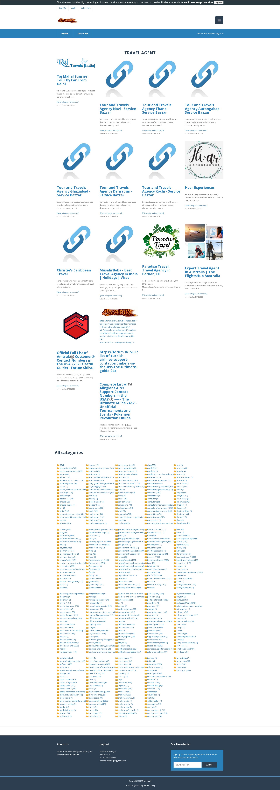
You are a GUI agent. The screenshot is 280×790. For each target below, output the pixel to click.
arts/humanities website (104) (72, 517)
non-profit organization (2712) (102, 615)
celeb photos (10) (125, 508)
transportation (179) (97, 704)
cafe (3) (121, 489)
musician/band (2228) (69, 645)
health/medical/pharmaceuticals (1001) (135, 563)
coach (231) (152, 468)
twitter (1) (151, 661)
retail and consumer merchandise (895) (193, 606)
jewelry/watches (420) (156, 569)
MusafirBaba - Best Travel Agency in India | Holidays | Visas (119, 274)
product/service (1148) (157, 612)
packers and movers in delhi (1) (132, 593)
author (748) (94, 471)
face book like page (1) (99, 532)
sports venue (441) (67, 688)
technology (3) (65, 716)
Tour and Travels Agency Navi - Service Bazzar (118, 109)
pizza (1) (121, 639)
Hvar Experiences (200, 187)
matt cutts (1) (182, 569)
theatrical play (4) (96, 673)
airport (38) (64, 474)
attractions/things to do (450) (101, 468)
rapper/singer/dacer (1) (157, 636)
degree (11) (181, 492)
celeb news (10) (125, 505)
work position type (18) (157, 713)
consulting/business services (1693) (163, 523)
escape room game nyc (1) (71, 581)
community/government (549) (160, 489)
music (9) (63, 621)
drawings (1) (64, 529)
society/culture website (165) (72, 661)
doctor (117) (181, 517)
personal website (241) (128, 618)
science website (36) (185, 621)
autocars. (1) (94, 474)
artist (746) (64, 511)
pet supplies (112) (126, 627)
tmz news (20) (95, 676)
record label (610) (154, 645)
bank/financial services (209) (101, 492)
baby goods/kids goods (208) (101, 483)
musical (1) (64, 636)
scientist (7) (181, 624)
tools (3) (92, 679)
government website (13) (129, 554)
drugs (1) (63, 532)
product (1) (152, 609)
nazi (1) (62, 648)
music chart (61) (66, 627)
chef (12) (122, 511)
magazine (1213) (183, 563)
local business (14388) (186, 557)
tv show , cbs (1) (125, 701)
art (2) (62, 508)
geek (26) (122, 535)
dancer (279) (181, 486)
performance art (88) (127, 609)
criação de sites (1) (184, 477)
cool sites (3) (181, 468)
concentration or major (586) (159, 511)
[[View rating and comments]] (68, 102)
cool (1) (179, 465)
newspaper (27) (96, 609)
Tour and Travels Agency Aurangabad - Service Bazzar (203, 109)
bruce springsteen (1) (127, 471)
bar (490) (93, 495)
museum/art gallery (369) (70, 618)
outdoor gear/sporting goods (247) (104, 639)
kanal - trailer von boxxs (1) (159, 578)
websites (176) (153, 688)
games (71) (93, 581)
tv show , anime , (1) (126, 698)
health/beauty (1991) (127, 560)
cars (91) (121, 495)
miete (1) (180, 581)
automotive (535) (96, 480)
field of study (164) (97, 547)
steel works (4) (65, 698)
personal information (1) (128, 615)
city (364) (122, 520)
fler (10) (92, 554)
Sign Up (62, 8)
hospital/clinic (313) (155, 532)
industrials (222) (154, 547)
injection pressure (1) (156, 550)
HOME (64, 33)
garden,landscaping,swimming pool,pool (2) (137, 532)
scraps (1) (180, 627)
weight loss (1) (153, 694)
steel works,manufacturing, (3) (72, 701)
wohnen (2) (152, 707)
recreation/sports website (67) (160, 648)
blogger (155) (94, 505)
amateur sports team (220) (71, 480)
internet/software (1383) (158, 560)
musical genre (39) (67, 639)
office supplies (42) (97, 621)
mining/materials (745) (186, 584)
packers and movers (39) (100, 648)
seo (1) (179, 630)
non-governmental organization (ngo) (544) (107, 612)
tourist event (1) (96, 685)
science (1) (181, 618)
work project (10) (154, 716)
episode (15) (65, 578)
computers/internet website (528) (161, 505)
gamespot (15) (95, 587)
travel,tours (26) (125, 661)
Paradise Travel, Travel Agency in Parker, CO (156, 270)
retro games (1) (183, 609)
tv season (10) (124, 691)
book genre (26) (96, 514)
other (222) (93, 636)
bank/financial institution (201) (102, 489)
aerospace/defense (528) (70, 471)
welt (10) (150, 698)
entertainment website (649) (71, 569)
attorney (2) (94, 465)
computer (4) (152, 498)
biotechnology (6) (96, 501)
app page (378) (66, 492)
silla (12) (179, 639)
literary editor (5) (183, 554)
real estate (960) (154, 639)
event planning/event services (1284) (105, 529)
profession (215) (154, 618)
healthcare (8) (124, 572)
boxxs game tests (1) (127, 468)
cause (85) (122, 498)
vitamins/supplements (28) (159, 676)
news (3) (92, 596)
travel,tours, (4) (124, 664)
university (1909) (154, 664)
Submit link (86, 8)
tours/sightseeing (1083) (99, 691)
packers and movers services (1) (132, 596)
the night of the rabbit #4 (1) (101, 670)
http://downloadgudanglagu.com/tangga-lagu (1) (168, 541)
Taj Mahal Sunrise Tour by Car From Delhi (72, 80)
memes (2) (181, 575)
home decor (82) (125, 581)
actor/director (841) (67, 468)
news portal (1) (95, 603)
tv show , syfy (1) (125, 704)
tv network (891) (125, 688)
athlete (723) (65, 523)
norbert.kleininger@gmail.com (113, 760)
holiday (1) (122, 578)
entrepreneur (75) (67, 575)
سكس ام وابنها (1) (183, 670)
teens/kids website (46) (99, 661)
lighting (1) (180, 550)
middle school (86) (184, 578)
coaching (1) (152, 471)
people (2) (122, 606)
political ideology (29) (127, 648)
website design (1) (155, 685)
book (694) (93, 511)
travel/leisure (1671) (127, 670)
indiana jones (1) (154, 544)
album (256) (64, 477)
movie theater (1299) (68, 615)
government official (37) (128, 547)
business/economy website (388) (132, 486)
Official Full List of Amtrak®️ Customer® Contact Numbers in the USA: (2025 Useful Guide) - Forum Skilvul (76, 360)
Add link (83, 33)
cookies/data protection (198, 2)
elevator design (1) (67, 557)
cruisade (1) (181, 480)
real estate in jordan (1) (157, 642)
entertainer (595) (66, 566)
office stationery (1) (97, 618)
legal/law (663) (182, 544)
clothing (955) (124, 523)
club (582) (151, 465)
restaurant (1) (182, 599)
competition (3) (153, 495)
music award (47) (67, 624)
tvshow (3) (122, 716)
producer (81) (153, 606)
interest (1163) (153, 557)
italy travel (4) (153, 566)
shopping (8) (181, 633)
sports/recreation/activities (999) (73, 691)
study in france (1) (67, 710)
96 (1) (61, 465)
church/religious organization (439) (133, 517)
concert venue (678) (155, 517)
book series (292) (96, 517)
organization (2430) (97, 633)
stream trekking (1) (67, 704)
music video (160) (67, 633)
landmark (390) (182, 535)
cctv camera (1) (124, 501)
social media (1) (66, 658)
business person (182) (128, 480)
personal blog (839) (126, 612)
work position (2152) (156, 710)
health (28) (122, 557)
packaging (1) (94, 642)
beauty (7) (93, 498)
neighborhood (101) (68, 652)
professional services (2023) (159, 621)
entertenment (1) (67, 572)
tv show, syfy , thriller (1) (128, 710)
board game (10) (96, 508)
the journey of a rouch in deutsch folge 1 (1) (108, 667)
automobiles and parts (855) (101, 477)
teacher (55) (64, 713)
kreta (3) (150, 587)
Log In (73, 8)
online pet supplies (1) (98, 630)
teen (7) (92, 658)
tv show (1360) (124, 694)
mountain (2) (65, 599)
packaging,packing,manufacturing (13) (105, 645)
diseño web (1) (182, 514)
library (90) (181, 547)
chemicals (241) (124, 514)
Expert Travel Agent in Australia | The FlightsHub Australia (202, 272)
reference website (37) (157, 652)
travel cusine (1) (125, 658)
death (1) (180, 489)
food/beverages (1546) (99, 560)
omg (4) (92, 627)
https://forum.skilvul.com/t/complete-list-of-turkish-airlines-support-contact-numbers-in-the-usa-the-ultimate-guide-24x (133, 361)
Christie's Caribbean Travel (74, 272)
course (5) (180, 474)
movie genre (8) (66, 609)
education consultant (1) (70, 538)
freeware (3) (94, 569)
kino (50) (151, 581)
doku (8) (179, 520)
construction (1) (154, 520)
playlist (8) (122, 642)
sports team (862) (67, 685)
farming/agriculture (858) (100, 541)
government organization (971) (131, 550)
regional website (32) (185, 593)
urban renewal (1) (155, 667)
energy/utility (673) (67, 560)
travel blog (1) (95, 716)
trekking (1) (123, 676)
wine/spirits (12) (154, 704)
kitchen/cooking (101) (156, 584)
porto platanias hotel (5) (157, 599)
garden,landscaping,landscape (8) (133, 529)
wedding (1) (152, 691)
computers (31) (153, 501)
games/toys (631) (96, 584)
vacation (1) (152, 670)
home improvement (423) (129, 584)
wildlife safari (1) (154, 701)
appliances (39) (66, 498)
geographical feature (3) (128, 538)
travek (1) (93, 707)
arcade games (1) (67, 505)
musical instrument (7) (69, 642)
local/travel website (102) (187, 560)
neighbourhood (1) (97, 593)
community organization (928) (160, 486)
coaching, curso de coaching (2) (161, 474)
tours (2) (92, 688)
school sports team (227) (187, 615)
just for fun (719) (154, 575)
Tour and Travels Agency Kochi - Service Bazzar (161, 191)
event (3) (63, 587)
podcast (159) (124, 645)
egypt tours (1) (65, 547)
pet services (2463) (126, 624)
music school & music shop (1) (72, 630)
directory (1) (181, 505)
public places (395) (155, 627)
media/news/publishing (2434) (189, 572)
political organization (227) (129, 652)
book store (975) (96, 520)
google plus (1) (124, 544)
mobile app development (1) (71, 593)
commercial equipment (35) (159, 480)
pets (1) (121, 630)
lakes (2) (180, 532)
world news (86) (183, 661)
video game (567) (154, 673)
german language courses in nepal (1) (134, 541)
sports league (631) (68, 682)
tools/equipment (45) (98, 682)
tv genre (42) (123, 685)
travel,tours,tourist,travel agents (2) (133, 667)
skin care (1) (181, 645)
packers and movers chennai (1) (103, 652)
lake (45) (180, 529)
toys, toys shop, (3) (97, 694)
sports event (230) (67, 679)
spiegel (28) (64, 673)
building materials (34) (127, 474)
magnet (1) (181, 566)
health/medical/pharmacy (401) (132, 566)
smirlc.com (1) (182, 652)
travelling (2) (123, 673)
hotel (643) (151, 535)
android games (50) (68, 483)
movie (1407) (65, 603)
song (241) (64, 667)
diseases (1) (181, 508)
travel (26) (93, 710)
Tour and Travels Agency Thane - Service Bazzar (156, 109)
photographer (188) (126, 636)
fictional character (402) (99, 544)
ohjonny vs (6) (95, 624)
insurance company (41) (157, 554)
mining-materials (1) (185, 587)
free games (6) (95, 566)
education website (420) (70, 541)
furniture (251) (95, 578)
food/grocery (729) (97, 563)
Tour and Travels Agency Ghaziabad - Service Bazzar (73, 191)
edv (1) (62, 544)
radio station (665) (155, 633)
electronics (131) (66, 550)
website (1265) (153, 682)
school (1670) (182, 612)
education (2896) (66, 535)
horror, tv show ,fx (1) (156, 529)
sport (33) (63, 676)
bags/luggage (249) (97, 486)
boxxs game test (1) (126, 465)
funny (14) (93, 575)
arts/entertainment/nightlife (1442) (74, 514)
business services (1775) (129, 483)
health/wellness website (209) (131, 569)
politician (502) (153, 596)
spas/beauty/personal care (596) (74, 670)
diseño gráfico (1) (184, 511)
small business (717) (185, 648)
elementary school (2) (69, 554)
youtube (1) (181, 667)
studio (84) (64, 707)
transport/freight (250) (98, 701)
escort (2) (63, 584)
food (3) (92, 557)
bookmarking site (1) (98, 523)
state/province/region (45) (71, 694)
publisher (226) (153, 630)
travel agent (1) (95, 713)
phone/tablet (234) (126, 633)
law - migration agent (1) (186, 538)
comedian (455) (154, 477)
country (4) (181, 471)
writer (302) (181, 664)
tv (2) (120, 679)
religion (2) (181, 596)
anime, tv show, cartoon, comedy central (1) (78, 489)
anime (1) (63, 486)
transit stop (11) (96, 698)
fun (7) (91, 572)
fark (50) (92, 538)
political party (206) (155, 593)
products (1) (152, 615)
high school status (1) (127, 575)
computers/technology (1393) (160, 508)
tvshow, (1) (152, 658)
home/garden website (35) (129, 587)
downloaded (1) (183, 523)
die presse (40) (182, 501)
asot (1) (62, 520)
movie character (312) (69, 606)
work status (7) (182, 658)
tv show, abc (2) (125, 707)
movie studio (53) (67, 612)
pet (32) (121, 621)
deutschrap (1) (182, 498)
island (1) (151, 563)
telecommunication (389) (99, 664)
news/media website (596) (100, 606)
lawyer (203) (181, 541)
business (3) (123, 477)
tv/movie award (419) (127, 713)
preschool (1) (153, 603)
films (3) (92, 550)
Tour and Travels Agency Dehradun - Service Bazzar (116, 191)
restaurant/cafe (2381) (186, 603)
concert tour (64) (154, 514)
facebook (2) (94, 535)
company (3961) (154, 492)
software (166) (65, 664)
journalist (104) (153, 572)
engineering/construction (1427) (73, 563)
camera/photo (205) (126, 492)
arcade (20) (64, 501)
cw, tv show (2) (182, 483)
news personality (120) (99, 599)
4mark (148, 781)
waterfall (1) (152, 679)
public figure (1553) (155, 624)
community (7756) (154, 483)
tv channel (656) (125, 682)
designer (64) (182, 495)
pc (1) (120, 603)
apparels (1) (64, 495)
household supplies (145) (158, 538)
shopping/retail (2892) (186, 636)
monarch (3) (64, 596)
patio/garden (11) (125, 599)
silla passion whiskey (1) (187, 642)
